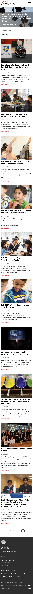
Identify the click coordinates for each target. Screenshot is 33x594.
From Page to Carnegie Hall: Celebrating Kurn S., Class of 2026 (16, 353)
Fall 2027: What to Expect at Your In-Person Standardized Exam (15, 115)
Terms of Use (11, 576)
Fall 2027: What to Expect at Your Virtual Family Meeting (15, 259)
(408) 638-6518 (4, 558)
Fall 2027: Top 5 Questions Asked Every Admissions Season (15, 162)
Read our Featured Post (9, 24)
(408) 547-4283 (4, 565)
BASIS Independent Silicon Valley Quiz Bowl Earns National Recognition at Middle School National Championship (15, 503)
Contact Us (3, 573)
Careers (20, 573)
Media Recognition (12, 573)
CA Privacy (3, 576)
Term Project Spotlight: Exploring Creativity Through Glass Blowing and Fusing (15, 401)
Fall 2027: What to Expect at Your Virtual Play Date (15, 306)
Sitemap (18, 576)
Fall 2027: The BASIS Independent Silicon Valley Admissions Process (16, 212)
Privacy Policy (27, 573)
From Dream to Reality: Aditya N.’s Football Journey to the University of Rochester (15, 67)
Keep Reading (5, 84)
